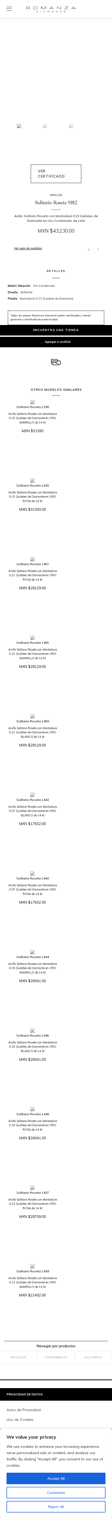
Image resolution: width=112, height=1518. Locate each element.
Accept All (56, 1478)
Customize (56, 1492)
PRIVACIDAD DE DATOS (25, 1394)
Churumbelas (56, 1357)
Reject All (56, 1506)
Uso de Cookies (20, 1419)
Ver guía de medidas (28, 248)
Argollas (19, 1357)
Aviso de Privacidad (24, 1409)
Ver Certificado (51, 173)
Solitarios (93, 1357)
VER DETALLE (30, 447)
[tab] (56, 1394)
